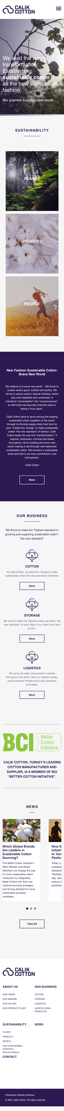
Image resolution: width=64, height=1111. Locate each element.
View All (32, 924)
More (32, 480)
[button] (27, 908)
